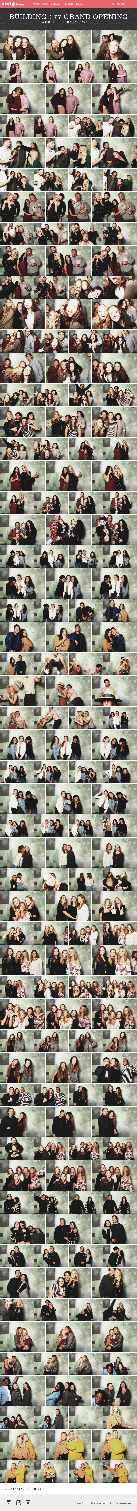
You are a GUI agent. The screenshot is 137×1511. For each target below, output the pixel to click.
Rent (45, 3)
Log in (80, 3)
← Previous (6, 1489)
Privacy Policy (81, 1503)
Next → (40, 1489)
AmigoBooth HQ (52, 22)
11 (35, 1489)
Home (36, 3)
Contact (56, 3)
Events (69, 3)
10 (32, 1489)
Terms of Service (98, 1503)
